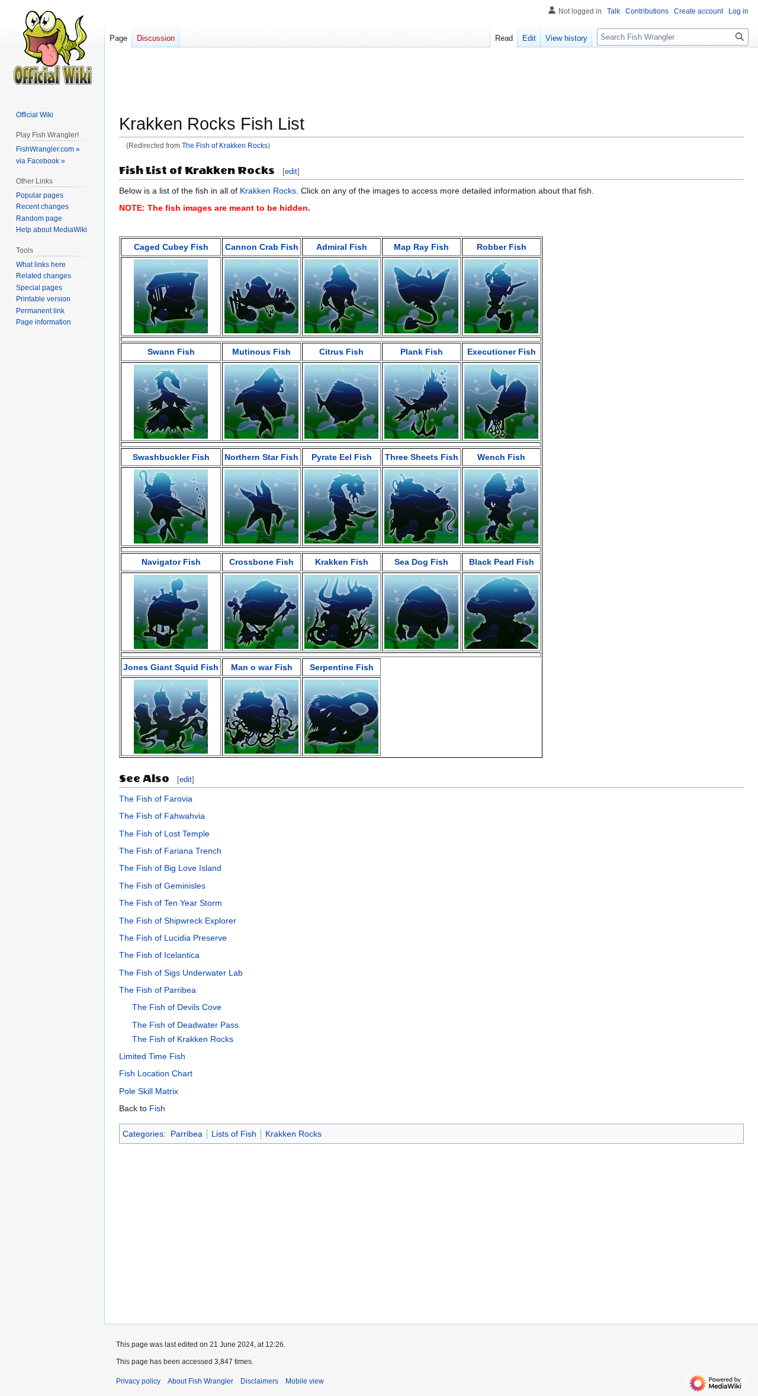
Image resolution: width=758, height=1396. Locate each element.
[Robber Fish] (501, 296)
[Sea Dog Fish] (421, 611)
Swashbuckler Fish (171, 457)
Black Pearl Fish (501, 562)
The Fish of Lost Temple (164, 833)
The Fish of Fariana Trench (170, 850)
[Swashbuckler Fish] (171, 505)
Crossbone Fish (261, 562)
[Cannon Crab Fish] (261, 296)
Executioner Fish (501, 351)
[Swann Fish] (171, 401)
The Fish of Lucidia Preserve (173, 938)
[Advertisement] (431, 85)
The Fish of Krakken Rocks (225, 145)
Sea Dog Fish (421, 562)
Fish (157, 1108)
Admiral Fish (341, 247)
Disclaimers (259, 1381)
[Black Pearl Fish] (501, 611)
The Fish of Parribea (157, 990)
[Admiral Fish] (341, 296)
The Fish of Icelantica (159, 955)
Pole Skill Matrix (148, 1091)
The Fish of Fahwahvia (162, 816)
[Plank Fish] (421, 401)
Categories (143, 1133)
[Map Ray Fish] (421, 296)
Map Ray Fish (421, 247)
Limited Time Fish (152, 1056)
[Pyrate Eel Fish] (341, 505)
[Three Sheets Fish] (421, 505)
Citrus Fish (341, 351)
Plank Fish (421, 351)
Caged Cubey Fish (171, 247)
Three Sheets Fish (421, 457)
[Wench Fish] (501, 505)
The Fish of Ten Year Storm (170, 903)
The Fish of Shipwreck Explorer (177, 920)
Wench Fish (501, 457)
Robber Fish (501, 247)
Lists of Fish (233, 1133)
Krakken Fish (341, 562)
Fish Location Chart (155, 1073)
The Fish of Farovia (155, 798)
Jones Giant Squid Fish (171, 667)
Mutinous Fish (261, 351)
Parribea (187, 1133)
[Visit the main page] (52, 47)
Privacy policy (138, 1381)
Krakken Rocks (268, 190)
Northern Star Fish (261, 457)
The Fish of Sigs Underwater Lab (181, 972)
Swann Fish (171, 351)
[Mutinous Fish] (261, 401)
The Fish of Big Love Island (170, 868)
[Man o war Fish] (261, 715)
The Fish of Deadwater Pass (185, 1025)
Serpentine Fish (342, 667)
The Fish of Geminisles (162, 885)
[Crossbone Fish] (261, 611)
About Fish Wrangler (200, 1381)
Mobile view (304, 1381)
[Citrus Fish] (341, 401)
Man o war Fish (262, 667)
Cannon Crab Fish (261, 247)
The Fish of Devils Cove (176, 1007)
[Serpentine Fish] (341, 715)
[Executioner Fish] (501, 401)
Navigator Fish (171, 562)
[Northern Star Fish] (261, 505)
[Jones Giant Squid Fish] (171, 715)
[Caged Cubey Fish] (171, 296)
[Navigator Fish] (171, 611)
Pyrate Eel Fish (341, 457)
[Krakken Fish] (341, 611)
